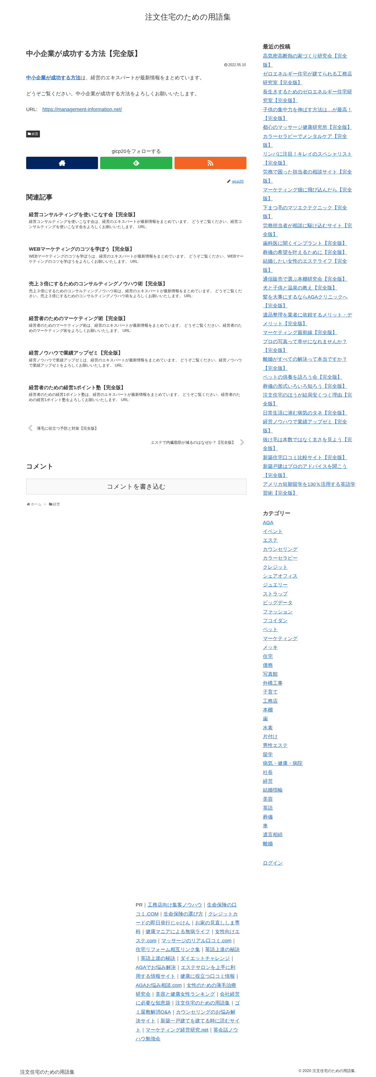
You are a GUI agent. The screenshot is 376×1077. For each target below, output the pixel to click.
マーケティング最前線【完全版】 (300, 332)
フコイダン (275, 620)
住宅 (268, 656)
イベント (273, 531)
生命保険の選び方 (183, 914)
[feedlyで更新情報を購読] (136, 163)
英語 (268, 808)
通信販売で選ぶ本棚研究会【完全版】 (305, 279)
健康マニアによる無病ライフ (178, 931)
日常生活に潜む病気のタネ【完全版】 (305, 413)
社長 (268, 772)
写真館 (270, 674)
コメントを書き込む (136, 486)
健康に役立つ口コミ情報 (207, 976)
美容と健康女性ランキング (185, 994)
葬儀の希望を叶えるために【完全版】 (305, 252)
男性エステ (275, 745)
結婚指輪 (273, 790)
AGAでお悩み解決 (156, 967)
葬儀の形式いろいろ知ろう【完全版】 (305, 386)
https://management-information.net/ (82, 109)
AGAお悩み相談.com (159, 985)
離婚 (268, 843)
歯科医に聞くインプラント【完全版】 (305, 243)
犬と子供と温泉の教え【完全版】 (300, 288)
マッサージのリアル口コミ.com (196, 940)
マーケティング (280, 638)
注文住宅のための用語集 (202, 1003)
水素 (268, 727)
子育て (270, 692)
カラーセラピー (280, 558)
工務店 (270, 701)
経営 (35, 134)
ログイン (273, 863)
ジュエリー (275, 585)
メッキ (270, 647)
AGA (268, 522)
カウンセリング (280, 549)
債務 (268, 665)
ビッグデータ (278, 602)
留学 (268, 754)
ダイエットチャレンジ (205, 958)
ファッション (278, 612)
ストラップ (275, 594)
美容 (268, 799)
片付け (270, 736)
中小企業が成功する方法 (53, 77)
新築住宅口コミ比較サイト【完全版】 (305, 457)
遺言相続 (273, 834)
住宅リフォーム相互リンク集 (168, 949)
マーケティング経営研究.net (177, 1030)
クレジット (275, 567)
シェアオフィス (280, 576)
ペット (270, 629)
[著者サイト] (62, 163)
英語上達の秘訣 (222, 949)
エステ (270, 540)
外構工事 (273, 683)
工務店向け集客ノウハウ (175, 905)
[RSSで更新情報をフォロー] (210, 163)
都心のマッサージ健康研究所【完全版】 (307, 127)
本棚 (268, 710)
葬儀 (268, 817)
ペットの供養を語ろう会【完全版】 (302, 377)
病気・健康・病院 (283, 763)
